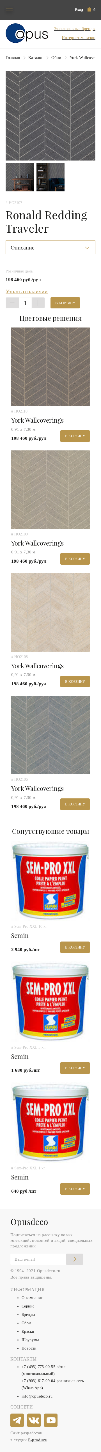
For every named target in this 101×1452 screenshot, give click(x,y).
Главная (13, 57)
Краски (28, 1331)
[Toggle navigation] (9, 10)
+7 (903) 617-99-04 (38, 1381)
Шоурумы (30, 1340)
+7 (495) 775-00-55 (38, 1367)
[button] (91, 10)
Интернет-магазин (78, 37)
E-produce (37, 1440)
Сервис (28, 1306)
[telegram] (17, 1421)
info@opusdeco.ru (37, 1396)
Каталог (35, 57)
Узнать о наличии (27, 291)
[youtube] (51, 1421)
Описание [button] (23, 247)
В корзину (65, 303)
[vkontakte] (34, 1421)
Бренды (28, 1315)
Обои (56, 57)
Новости (29, 1348)
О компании (32, 1298)
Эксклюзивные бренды (74, 28)
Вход (79, 10)
